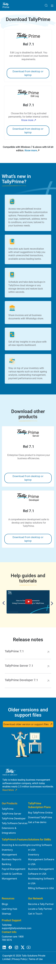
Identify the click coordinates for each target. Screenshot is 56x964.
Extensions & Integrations (9, 830)
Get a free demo (37, 822)
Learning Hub (9, 908)
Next (51, 603)
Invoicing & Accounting (15, 845)
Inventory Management (9, 852)
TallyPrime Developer (14, 818)
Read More (8, 790)
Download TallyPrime (40, 817)
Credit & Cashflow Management (12, 876)
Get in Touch (35, 913)
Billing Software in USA (41, 888)
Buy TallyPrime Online (40, 812)
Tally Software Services (14, 823)
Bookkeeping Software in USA (41, 881)
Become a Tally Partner (41, 904)
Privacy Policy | (20, 959)
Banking (6, 864)
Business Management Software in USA (41, 871)
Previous (4, 603)
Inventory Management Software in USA (41, 859)
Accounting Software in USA (40, 847)
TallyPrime (7, 808)
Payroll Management (13, 869)
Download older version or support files (26, 724)
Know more (27, 120)
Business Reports (11, 859)
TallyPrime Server (11, 813)
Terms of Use (36, 959)
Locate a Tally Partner (40, 908)
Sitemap (6, 913)
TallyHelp (7, 925)
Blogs (5, 904)
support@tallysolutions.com (16, 928)
